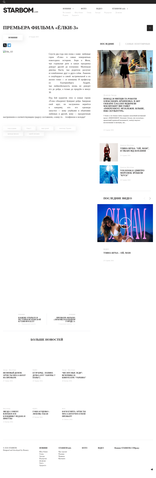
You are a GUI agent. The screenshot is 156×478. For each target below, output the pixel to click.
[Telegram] (9, 45)
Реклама (61, 454)
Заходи (97, 12)
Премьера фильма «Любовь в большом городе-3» (64, 319)
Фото (63, 408)
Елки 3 (29, 128)
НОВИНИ (67, 9)
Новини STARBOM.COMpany (126, 448)
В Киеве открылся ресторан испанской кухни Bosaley (29, 319)
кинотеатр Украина (65, 128)
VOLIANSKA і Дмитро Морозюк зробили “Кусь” (132, 173)
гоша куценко (12, 128)
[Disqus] (46, 181)
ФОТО (83, 9)
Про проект (62, 452)
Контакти (61, 458)
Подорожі (108, 12)
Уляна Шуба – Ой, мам (117, 253)
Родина (65, 15)
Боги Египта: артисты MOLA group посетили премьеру (74, 414)
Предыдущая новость (29, 324)
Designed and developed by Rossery (16, 450)
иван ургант (45, 128)
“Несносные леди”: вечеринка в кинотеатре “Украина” (74, 375)
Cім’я (41, 463)
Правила (61, 456)
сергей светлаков (34, 134)
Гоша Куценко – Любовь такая (41, 413)
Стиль (89, 12)
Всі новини (67, 12)
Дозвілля (118, 12)
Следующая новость (65, 324)
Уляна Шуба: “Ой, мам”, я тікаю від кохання (134, 149)
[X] (5, 45)
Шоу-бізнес (79, 12)
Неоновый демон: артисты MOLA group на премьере (14, 375)
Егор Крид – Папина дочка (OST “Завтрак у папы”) (44, 375)
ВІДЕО (99, 9)
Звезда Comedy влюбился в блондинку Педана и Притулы (14, 415)
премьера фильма (13, 134)
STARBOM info (118, 9)
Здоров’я (75, 15)
